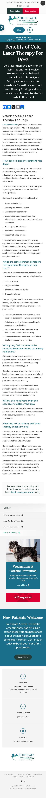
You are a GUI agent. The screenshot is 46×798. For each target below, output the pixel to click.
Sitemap (21, 777)
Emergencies (30, 11)
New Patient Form (12, 521)
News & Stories (10, 533)
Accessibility (38, 774)
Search (14, 777)
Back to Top (30, 777)
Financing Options (12, 527)
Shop (19, 30)
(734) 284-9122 (24, 6)
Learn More (23, 657)
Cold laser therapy (10, 124)
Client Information (12, 515)
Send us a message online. (23, 741)
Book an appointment (22, 492)
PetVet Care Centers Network (26, 788)
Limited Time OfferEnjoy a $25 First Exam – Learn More (22, 38)
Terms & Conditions (24, 774)
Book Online (15, 11)
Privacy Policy (8, 774)
